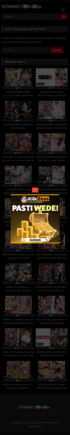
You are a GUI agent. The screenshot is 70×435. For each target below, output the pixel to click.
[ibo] (35, 242)
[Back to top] (59, 425)
